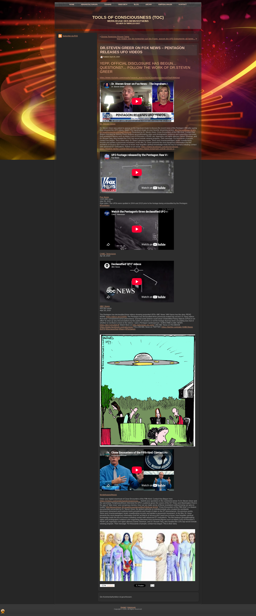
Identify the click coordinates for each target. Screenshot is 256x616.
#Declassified (112, 329)
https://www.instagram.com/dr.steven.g (156, 149)
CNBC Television (108, 254)
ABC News (105, 306)
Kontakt (123, 607)
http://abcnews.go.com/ (143, 325)
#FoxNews (105, 205)
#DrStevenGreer (182, 130)
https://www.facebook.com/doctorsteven (159, 147)
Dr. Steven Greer (108, 124)
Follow (110, 585)
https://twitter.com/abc (171, 327)
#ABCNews (187, 327)
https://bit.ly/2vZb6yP (110, 325)
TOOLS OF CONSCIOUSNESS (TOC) (128, 17)
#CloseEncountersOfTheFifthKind (115, 132)
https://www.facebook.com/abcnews (116, 327)
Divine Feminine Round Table (115, 37)
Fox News (104, 197)
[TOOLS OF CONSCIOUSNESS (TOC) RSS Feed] (3, 611)
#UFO (102, 329)
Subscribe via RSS (70, 36)
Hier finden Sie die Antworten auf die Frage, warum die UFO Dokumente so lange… (156, 39)
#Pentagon (130, 329)
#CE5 (193, 130)
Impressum (131, 607)
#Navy (122, 329)
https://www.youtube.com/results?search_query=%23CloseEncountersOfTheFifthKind (140, 78)
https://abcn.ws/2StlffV (116, 317)
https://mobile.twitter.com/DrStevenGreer (119, 149)
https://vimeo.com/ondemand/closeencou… (120, 501)
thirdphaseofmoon (108, 495)
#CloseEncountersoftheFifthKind (137, 507)
